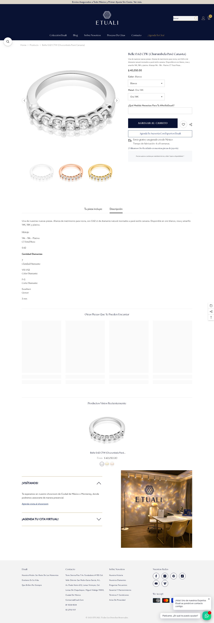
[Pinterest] (173, 576)
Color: (135, 76)
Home (23, 45)
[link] (183, 124)
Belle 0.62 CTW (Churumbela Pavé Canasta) (107, 453)
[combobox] (182, 18)
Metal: (135, 90)
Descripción (116, 209)
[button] (24, 100)
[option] (71, 100)
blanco (102, 464)
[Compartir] (189, 124)
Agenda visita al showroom (35, 503)
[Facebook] (156, 576)
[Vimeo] (165, 583)
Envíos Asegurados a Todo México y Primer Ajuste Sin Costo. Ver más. (107, 2)
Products (34, 45)
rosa (112, 464)
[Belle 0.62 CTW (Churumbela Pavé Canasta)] (107, 429)
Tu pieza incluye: (93, 209)
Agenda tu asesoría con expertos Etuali (160, 133)
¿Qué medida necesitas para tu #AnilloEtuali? (151, 105)
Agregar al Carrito (153, 123)
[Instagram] (165, 576)
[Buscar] (185, 18)
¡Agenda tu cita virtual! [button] (40, 519)
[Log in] (203, 18)
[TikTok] (182, 576)
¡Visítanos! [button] (30, 483)
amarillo (107, 464)
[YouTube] (156, 583)
